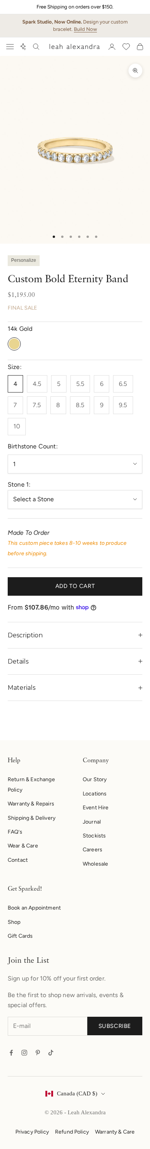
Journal (92, 822)
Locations (95, 793)
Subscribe (114, 1026)
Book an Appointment (34, 908)
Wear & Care (23, 845)
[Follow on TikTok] (50, 1052)
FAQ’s (15, 832)
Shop (14, 922)
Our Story (95, 779)
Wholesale (95, 864)
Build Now (85, 29)
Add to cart (75, 586)
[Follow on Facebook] (11, 1052)
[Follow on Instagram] (24, 1052)
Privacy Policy (32, 1132)
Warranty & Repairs (31, 803)
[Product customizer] (23, 46)
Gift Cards (20, 936)
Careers (92, 849)
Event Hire (96, 807)
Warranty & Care (115, 1132)
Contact (18, 860)
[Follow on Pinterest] (37, 1052)
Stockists (94, 835)
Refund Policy (72, 1132)
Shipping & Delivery (31, 818)
